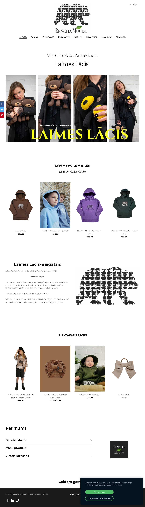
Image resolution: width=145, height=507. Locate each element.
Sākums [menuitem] (23, 37)
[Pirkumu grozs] (129, 4)
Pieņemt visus (99, 492)
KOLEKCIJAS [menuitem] (91, 37)
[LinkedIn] (12, 500)
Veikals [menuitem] (34, 37)
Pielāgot (119, 485)
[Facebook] (8, 500)
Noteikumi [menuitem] (75, 495)
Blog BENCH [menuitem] (64, 37)
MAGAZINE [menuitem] (121, 37)
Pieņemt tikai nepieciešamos (99, 498)
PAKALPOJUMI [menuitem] (48, 37)
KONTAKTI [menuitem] (78, 37)
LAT (137, 5)
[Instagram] (17, 500)
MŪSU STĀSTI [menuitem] (106, 37)
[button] (49, 440)
